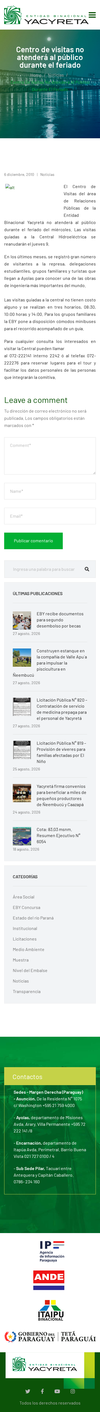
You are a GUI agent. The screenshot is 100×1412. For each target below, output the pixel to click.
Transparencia (27, 991)
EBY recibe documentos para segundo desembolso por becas (60, 619)
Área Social (23, 896)
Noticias (56, 74)
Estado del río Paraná (33, 917)
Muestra (21, 959)
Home (36, 74)
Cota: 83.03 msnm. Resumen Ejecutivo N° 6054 (58, 835)
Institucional (25, 928)
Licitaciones (25, 938)
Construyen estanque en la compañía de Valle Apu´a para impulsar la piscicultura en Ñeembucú (50, 663)
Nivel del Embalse (30, 970)
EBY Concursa (26, 907)
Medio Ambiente (28, 949)
